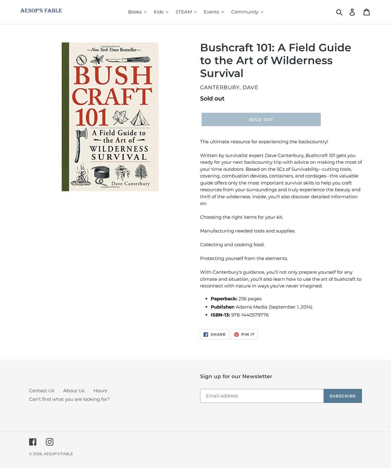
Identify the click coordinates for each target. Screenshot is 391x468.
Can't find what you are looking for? (69, 399)
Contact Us (41, 390)
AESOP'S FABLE (58, 454)
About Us (73, 390)
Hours (100, 390)
